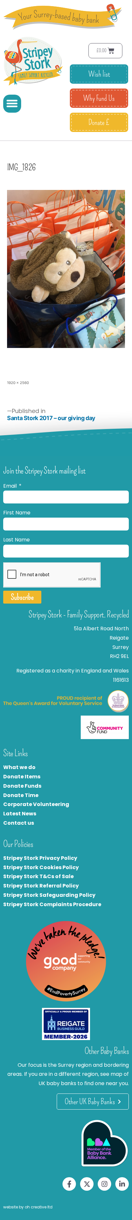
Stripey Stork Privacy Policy (40, 858)
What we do (19, 767)
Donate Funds (22, 786)
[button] (12, 104)
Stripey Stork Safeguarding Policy (49, 895)
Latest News (19, 813)
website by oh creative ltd (28, 1207)
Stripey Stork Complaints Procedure (52, 904)
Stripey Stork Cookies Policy (41, 867)
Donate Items (21, 776)
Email (10, 486)
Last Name (16, 539)
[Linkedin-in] (122, 1184)
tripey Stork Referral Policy (42, 885)
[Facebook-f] (69, 1184)
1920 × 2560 (18, 382)
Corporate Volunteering (36, 804)
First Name (16, 512)
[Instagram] (104, 1184)
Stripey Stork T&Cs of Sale (38, 876)
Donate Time (20, 795)
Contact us (18, 823)
